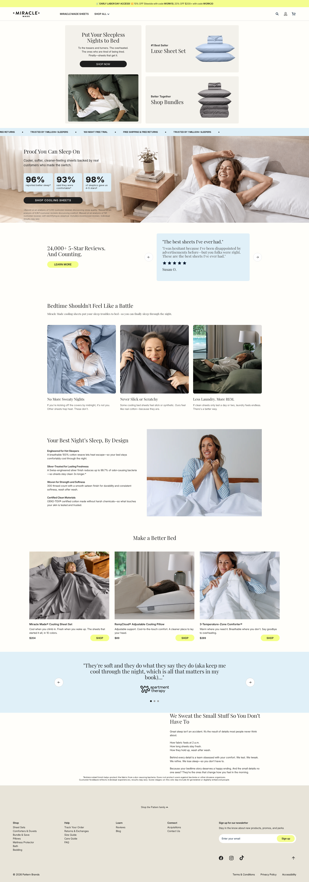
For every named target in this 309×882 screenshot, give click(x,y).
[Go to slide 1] (151, 701)
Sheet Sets (19, 827)
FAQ (66, 842)
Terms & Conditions (244, 874)
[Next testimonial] (250, 682)
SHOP (99, 637)
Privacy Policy (268, 874)
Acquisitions (174, 827)
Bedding (17, 849)
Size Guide (70, 834)
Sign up (286, 838)
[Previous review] (148, 257)
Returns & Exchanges (76, 830)
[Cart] (294, 14)
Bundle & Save (21, 834)
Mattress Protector (23, 842)
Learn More (63, 264)
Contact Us (173, 830)
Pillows (17, 838)
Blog (118, 830)
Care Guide (70, 838)
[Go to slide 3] (158, 701)
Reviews (120, 827)
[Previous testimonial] (58, 682)
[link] (53, 200)
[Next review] (257, 257)
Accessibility (289, 874)
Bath (15, 846)
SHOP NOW (103, 64)
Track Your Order (74, 827)
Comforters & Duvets (25, 830)
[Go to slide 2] (154, 701)
